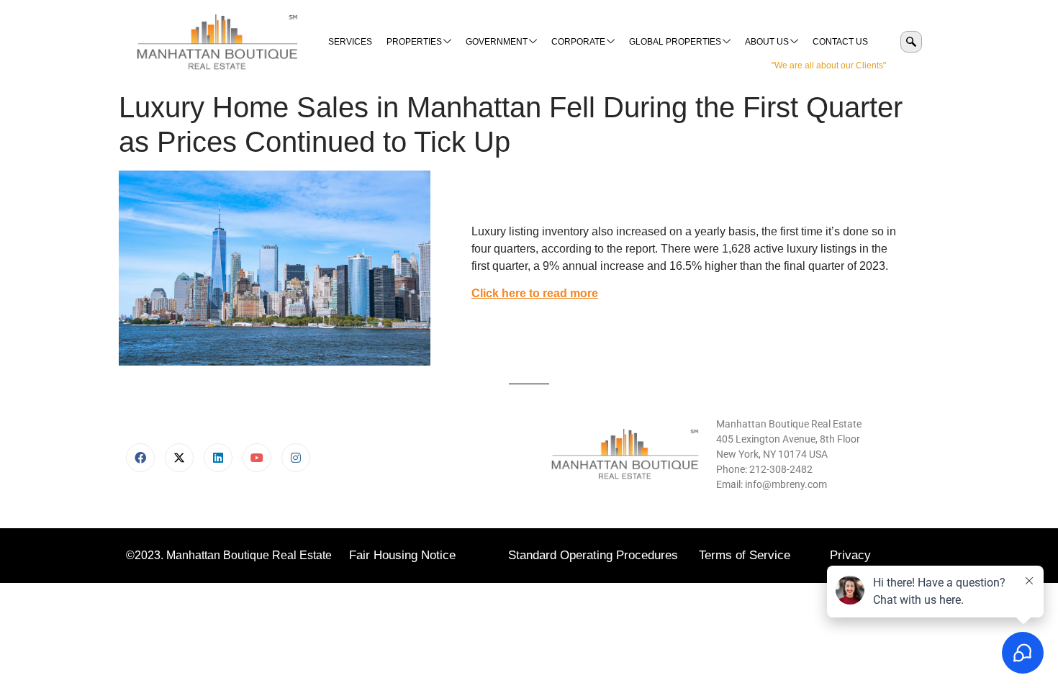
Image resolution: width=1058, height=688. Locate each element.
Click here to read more (534, 293)
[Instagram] (295, 457)
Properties (414, 42)
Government (497, 42)
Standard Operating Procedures (593, 555)
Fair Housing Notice (402, 555)
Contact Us (840, 42)
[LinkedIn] (218, 457)
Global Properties (675, 42)
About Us (767, 42)
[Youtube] (257, 457)
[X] (179, 457)
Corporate (578, 42)
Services (350, 42)
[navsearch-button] (911, 42)
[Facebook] (140, 457)
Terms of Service (744, 555)
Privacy (850, 555)
